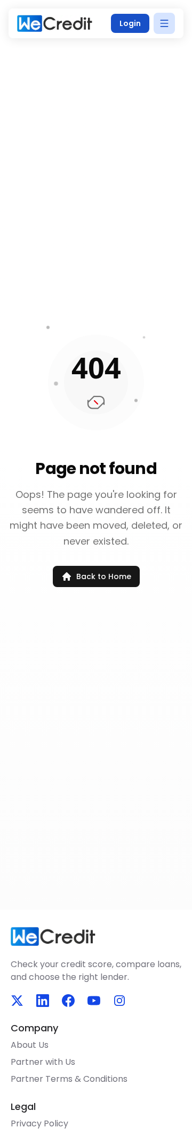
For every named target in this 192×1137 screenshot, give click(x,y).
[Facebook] (68, 1000)
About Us (30, 1045)
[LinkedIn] (42, 1000)
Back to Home (103, 576)
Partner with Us (43, 1062)
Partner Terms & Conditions (69, 1079)
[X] (17, 1000)
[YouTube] (93, 1000)
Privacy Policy (39, 1123)
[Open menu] (164, 23)
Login (130, 23)
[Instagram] (119, 1000)
